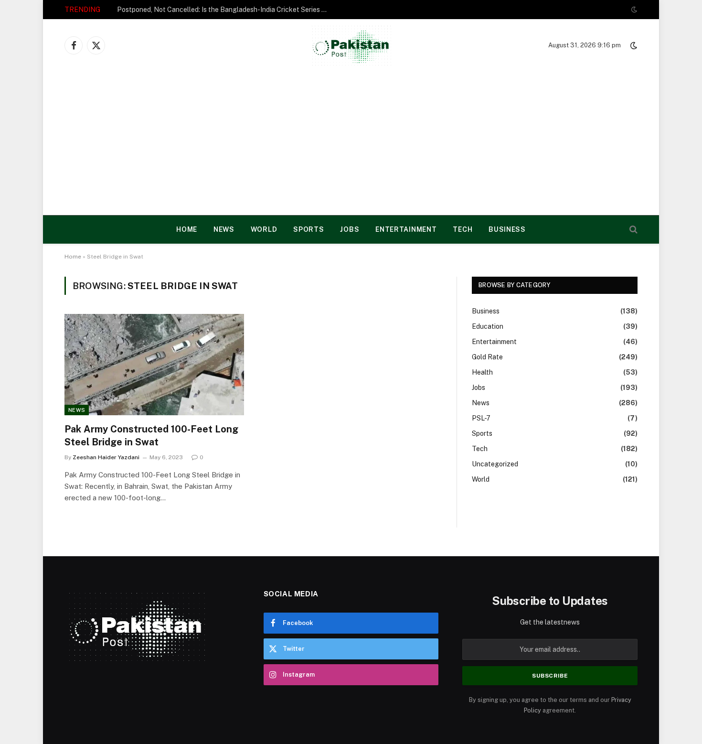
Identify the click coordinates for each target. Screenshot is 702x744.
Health (482, 372)
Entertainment (405, 229)
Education (487, 326)
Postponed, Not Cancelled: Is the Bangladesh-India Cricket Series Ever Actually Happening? (224, 9)
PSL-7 (481, 418)
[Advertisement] (351, 143)
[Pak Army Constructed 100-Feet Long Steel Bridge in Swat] (154, 364)
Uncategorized (495, 464)
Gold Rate (487, 357)
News (223, 229)
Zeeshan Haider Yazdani (106, 457)
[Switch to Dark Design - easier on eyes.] (633, 9)
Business (507, 229)
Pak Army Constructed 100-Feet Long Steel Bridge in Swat (151, 435)
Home (72, 256)
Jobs (349, 229)
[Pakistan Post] (351, 45)
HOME (186, 229)
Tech (462, 229)
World (264, 229)
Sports (308, 229)
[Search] (633, 229)
